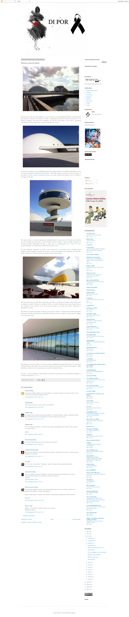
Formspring (89, 95)
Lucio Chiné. (90, 401)
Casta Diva (89, 245)
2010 (88, 582)
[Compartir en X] (41, 380)
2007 (88, 589)
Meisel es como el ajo (93, 557)
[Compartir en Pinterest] (44, 380)
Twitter (88, 105)
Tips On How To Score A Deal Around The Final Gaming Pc (96, 507)
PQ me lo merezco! (30, 487)
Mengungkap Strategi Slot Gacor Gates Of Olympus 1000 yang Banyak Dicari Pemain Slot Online (96, 499)
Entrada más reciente (26, 519)
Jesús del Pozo (91, 559)
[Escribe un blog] (39, 380)
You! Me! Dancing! (92, 512)
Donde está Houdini (92, 287)
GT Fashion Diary (91, 335)
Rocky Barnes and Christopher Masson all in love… (96, 474)
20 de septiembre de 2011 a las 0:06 (34, 444)
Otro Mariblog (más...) (93, 450)
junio (89, 567)
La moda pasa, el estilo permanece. (96, 353)
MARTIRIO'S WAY (92, 412)
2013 (88, 531)
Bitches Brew (90, 239)
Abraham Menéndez (30, 450)
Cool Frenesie (90, 247)
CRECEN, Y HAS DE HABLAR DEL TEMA (96, 342)
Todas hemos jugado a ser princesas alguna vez (95, 421)
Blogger (73, 613)
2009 (88, 584)
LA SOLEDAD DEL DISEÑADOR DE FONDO (96, 365)
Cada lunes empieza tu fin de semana (95, 336)
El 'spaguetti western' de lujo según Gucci (95, 268)
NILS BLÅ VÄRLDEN (92, 429)
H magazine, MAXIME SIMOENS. (95, 371)
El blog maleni (90, 292)
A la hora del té (91, 233)
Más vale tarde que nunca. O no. (96, 547)
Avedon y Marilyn (91, 240)
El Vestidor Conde (91, 314)
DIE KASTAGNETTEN (93, 280)
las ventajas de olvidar (92, 378)
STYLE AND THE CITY (93, 473)
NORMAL (89, 435)
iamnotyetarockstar (92, 347)
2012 (88, 534)
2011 (88, 536)
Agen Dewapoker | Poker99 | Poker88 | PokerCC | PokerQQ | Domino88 (96, 249)
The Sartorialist (91, 485)
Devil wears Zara (91, 273)
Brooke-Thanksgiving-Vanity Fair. (95, 436)
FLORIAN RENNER (92, 466)
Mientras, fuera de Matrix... (95, 554)
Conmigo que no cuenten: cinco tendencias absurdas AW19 (94, 275)
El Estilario (89, 298)
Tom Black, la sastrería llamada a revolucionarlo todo (94, 321)
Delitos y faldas (91, 266)
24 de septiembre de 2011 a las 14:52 (34, 512)
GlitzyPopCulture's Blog (93, 332)
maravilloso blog (29, 315)
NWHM (89, 443)
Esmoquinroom (91, 319)
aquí (60, 253)
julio (89, 565)
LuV (26, 462)
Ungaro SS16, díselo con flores (94, 408)
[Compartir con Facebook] (43, 380)
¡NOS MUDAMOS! (91, 360)
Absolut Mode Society (91, 90)
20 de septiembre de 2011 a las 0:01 (34, 434)
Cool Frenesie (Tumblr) (93, 254)
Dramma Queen (91, 290)
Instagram (88, 97)
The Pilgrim (90, 480)
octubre (90, 543)
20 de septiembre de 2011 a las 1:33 (34, 466)
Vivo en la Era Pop (92, 497)
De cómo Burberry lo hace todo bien (97, 552)
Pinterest (88, 99)
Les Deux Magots (91, 391)
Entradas (89, 180)
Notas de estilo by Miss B (93, 440)
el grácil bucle (90, 305)
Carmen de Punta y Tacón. (31, 479)
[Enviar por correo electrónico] (38, 380)
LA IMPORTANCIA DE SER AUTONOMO (94, 445)
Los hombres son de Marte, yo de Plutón (95, 394)
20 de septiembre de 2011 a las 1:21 (34, 456)
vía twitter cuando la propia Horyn (37, 175)
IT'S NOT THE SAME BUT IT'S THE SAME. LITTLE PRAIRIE (95, 414)
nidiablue (27, 412)
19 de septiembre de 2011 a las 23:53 (34, 419)
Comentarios (90, 183)
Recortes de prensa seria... (93, 294)
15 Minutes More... (91, 481)
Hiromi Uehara (90, 349)
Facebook (88, 92)
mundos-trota (90, 426)
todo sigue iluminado (92, 491)
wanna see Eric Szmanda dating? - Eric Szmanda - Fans (96, 380)
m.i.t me (89, 406)
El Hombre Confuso (92, 308)
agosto (90, 562)
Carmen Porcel (29, 472)
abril (89, 572)
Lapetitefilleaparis (91, 370)
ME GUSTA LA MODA (93, 419)
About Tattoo (90, 396)
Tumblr (88, 103)
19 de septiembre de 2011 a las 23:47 (34, 407)
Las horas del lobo (91, 376)
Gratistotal (28, 391)
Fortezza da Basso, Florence (93, 487)
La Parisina (90, 359)
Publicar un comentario (29, 515)
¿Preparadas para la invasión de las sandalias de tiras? (95, 521)
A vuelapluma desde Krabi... (93, 430)
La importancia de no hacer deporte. (95, 387)
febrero (90, 576)
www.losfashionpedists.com (94, 505)
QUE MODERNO (91, 470)
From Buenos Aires (92, 326)
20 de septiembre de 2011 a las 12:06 (34, 500)
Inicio (52, 519)
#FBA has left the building (93, 328)
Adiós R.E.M (91, 550)
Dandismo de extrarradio (93, 257)
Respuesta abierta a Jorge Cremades (95, 451)
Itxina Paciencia (29, 440)
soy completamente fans (62, 244)
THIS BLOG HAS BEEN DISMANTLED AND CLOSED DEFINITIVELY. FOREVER (94, 458)
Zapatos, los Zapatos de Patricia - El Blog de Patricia (95, 518)
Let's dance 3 (90, 354)
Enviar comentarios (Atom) (35, 522)
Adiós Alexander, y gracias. (93, 402)
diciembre (90, 538)
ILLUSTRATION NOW (92, 492)
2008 (88, 587)
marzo (90, 574)
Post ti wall (89, 101)
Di (94, 112)
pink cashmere (90, 456)
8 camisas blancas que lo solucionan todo (95, 300)
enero (89, 579)
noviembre (91, 540)
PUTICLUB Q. (90, 464)
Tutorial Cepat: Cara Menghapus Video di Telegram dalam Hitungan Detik (95, 260)
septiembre (91, 545)
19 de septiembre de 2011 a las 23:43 (34, 397)
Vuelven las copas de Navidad (94, 235)
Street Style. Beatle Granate (93, 315)
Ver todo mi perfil (96, 114)
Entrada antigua (76, 519)
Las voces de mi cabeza (93, 385)
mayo (89, 569)
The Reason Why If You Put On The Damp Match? (95, 282)
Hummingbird (90, 340)
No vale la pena (90, 309)
